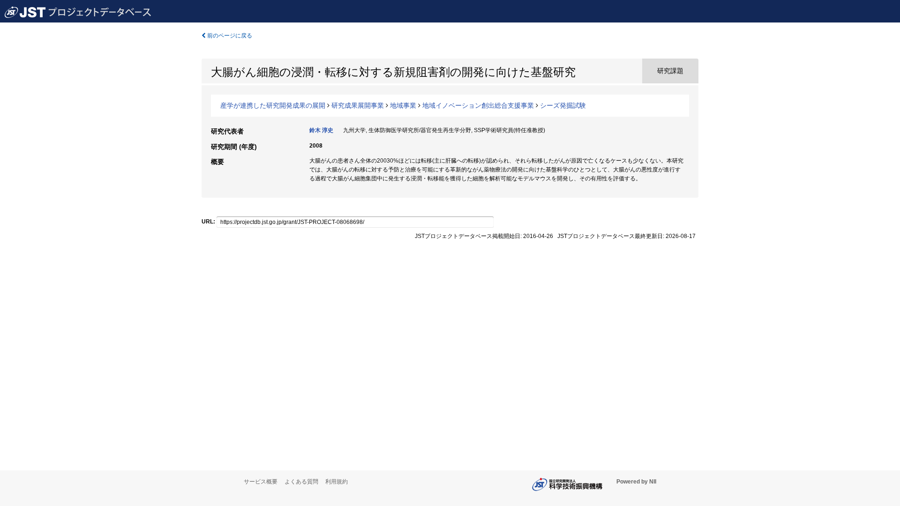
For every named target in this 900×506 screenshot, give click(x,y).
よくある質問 (301, 481)
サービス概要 (261, 481)
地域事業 (403, 105)
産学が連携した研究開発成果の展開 (272, 105)
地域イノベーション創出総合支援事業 (478, 105)
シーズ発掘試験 (563, 105)
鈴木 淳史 (321, 130)
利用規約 (336, 481)
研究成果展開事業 (357, 105)
